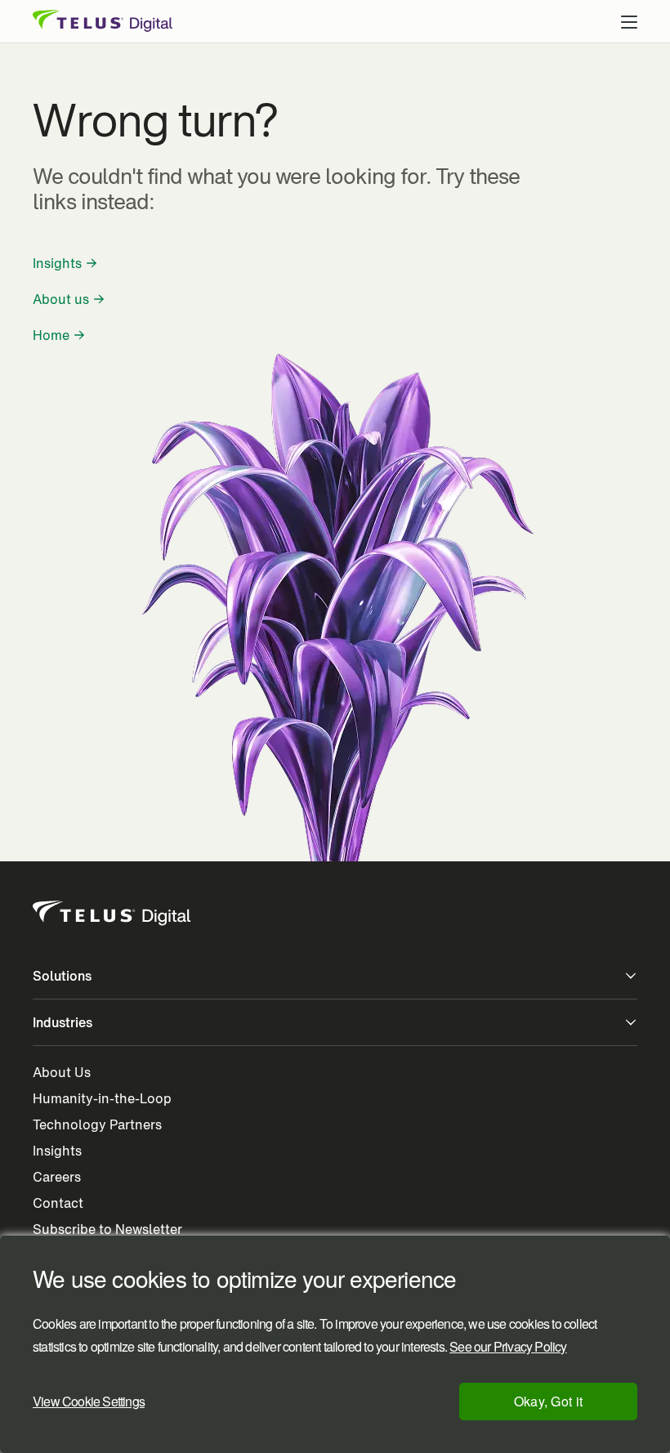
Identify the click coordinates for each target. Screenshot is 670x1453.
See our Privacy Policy (507, 1347)
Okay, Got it (548, 1401)
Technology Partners (97, 1124)
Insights (57, 263)
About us (61, 299)
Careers (57, 1177)
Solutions (62, 976)
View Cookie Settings (89, 1401)
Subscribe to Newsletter (107, 1229)
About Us (62, 1072)
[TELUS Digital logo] (113, 914)
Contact (58, 1203)
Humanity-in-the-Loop (102, 1098)
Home (51, 335)
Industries (62, 1022)
